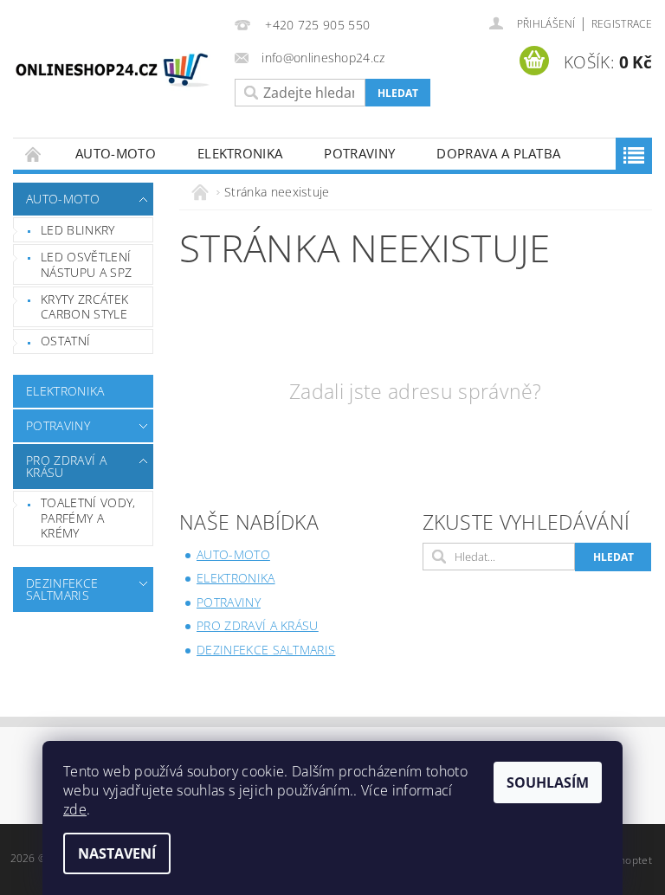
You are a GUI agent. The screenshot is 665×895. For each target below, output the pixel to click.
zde (75, 809)
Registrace (621, 23)
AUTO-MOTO (115, 153)
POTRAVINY (359, 153)
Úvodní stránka (34, 153)
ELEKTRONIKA (240, 153)
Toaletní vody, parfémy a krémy (88, 517)
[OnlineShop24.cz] (112, 72)
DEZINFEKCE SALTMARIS (62, 589)
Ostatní (65, 340)
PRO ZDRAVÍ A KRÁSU (66, 466)
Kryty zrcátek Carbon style (84, 307)
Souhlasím (548, 782)
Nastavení (117, 853)
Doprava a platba (498, 153)
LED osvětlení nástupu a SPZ (86, 264)
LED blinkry (78, 230)
